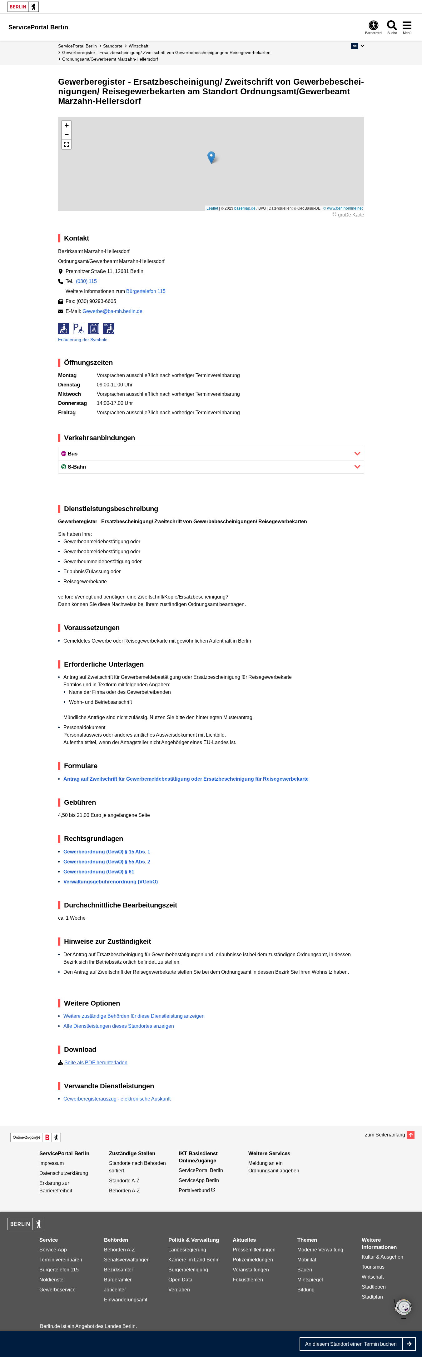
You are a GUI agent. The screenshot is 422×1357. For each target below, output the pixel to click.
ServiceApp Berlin (199, 1180)
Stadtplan (372, 1297)
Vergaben (179, 1289)
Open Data (180, 1279)
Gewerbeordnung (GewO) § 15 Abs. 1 (106, 851)
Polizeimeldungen (253, 1259)
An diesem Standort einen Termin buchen (351, 1344)
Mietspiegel (310, 1279)
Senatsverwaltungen (127, 1259)
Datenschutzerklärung (63, 1173)
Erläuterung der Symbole (82, 339)
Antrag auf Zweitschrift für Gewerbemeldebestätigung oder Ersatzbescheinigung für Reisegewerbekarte (186, 779)
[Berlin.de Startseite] (23, 7)
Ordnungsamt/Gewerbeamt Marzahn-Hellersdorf (110, 59)
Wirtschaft (138, 45)
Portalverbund (194, 1190)
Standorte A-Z (124, 1180)
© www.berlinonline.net (343, 208)
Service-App (53, 1249)
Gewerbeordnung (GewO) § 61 (98, 871)
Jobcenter (115, 1289)
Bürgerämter (118, 1279)
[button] (357, 46)
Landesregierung (187, 1249)
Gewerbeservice (57, 1289)
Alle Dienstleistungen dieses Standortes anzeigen (118, 1026)
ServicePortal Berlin (77, 45)
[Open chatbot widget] (403, 1309)
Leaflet (212, 208)
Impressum (51, 1163)
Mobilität (306, 1259)
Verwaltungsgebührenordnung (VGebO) (110, 881)
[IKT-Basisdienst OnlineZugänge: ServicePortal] (35, 1137)
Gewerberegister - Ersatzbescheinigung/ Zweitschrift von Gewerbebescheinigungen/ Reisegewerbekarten (166, 52)
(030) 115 (86, 281)
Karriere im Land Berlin (194, 1259)
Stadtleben (374, 1287)
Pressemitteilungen (254, 1249)
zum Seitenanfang (385, 1134)
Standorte (112, 45)
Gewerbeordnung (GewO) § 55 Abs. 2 (106, 861)
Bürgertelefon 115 (146, 291)
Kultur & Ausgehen (382, 1257)
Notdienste (51, 1279)
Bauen (304, 1269)
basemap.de (245, 208)
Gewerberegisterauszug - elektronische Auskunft (117, 1098)
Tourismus (373, 1267)
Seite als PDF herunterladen (95, 1062)
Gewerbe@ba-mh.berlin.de (112, 311)
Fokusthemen (248, 1279)
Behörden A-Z (124, 1190)
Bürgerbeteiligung (188, 1269)
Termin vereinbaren (60, 1259)
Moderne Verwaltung (320, 1249)
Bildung (306, 1289)
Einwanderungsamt (125, 1299)
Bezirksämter (118, 1269)
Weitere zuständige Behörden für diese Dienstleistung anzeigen (134, 1016)
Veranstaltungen (251, 1269)
